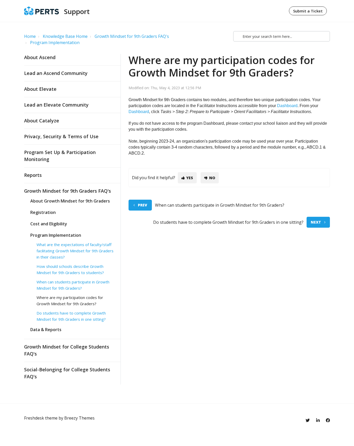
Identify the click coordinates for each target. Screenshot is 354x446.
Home (30, 36)
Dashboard (287, 105)
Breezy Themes (79, 418)
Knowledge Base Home (65, 36)
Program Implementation (55, 42)
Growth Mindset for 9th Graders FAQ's (132, 36)
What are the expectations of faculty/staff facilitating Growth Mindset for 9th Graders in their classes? (75, 251)
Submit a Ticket (308, 10)
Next (316, 222)
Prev (142, 205)
